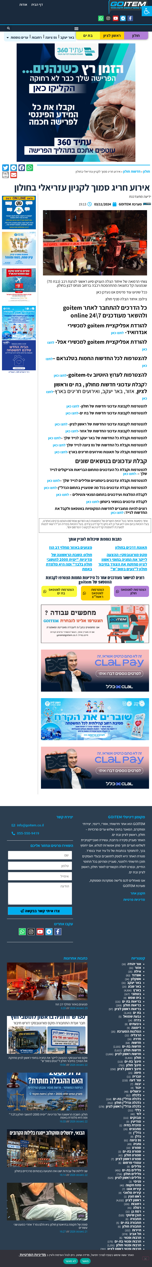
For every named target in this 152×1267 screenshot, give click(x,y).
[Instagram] (108, 18)
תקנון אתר (137, 893)
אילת (137, 971)
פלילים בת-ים (131, 1170)
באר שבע (134, 986)
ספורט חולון (132, 1155)
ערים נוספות (19, 37)
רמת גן (136, 1211)
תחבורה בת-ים (131, 1222)
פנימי (137, 1181)
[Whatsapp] (101, 18)
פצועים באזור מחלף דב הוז (70, 547)
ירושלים (135, 1091)
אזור (138, 967)
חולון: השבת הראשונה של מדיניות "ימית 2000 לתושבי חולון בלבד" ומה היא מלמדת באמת (69, 561)
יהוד (138, 1087)
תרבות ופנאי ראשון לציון (124, 1248)
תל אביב (135, 1233)
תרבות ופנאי (132, 1237)
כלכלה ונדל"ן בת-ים (127, 1099)
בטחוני (136, 994)
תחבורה (135, 1218)
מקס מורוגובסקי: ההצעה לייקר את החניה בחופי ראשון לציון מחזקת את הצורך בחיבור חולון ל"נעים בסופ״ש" (122, 561)
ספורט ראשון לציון (128, 1159)
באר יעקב (67, 37)
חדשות (136, 1042)
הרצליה (136, 1035)
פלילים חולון (132, 1173)
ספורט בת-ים (132, 1151)
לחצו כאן (117, 333)
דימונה (136, 1027)
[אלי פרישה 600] (76, 160)
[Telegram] (123, 18)
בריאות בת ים (131, 1001)
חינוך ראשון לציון (129, 1069)
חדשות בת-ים (131, 1046)
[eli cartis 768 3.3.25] (95, 690)
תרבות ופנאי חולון (128, 1245)
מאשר (85, 1261)
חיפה (137, 1072)
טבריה (136, 1076)
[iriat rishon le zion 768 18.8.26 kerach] (95, 739)
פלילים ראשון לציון (128, 1177)
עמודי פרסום (132, 1162)
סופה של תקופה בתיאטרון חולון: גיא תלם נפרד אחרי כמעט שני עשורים (50, 1226)
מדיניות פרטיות (134, 899)
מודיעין (136, 1121)
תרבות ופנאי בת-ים (128, 1241)
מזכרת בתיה (132, 1125)
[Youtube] (115, 18)
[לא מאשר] (145, 1258)
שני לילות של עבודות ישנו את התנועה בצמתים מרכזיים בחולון (51, 1171)
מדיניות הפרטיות (32, 1255)
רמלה (137, 1207)
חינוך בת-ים (132, 1061)
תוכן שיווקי (133, 1215)
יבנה (138, 1084)
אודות (23, 4)
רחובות (37, 37)
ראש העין (134, 1196)
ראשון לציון (112, 35)
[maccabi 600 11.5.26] (19, 372)
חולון (136, 35)
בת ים (88, 35)
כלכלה (136, 1095)
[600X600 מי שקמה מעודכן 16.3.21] (19, 228)
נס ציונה (51, 37)
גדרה (137, 1020)
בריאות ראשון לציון (128, 1009)
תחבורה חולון (131, 1226)
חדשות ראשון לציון (128, 1054)
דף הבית (37, 4)
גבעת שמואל (132, 1016)
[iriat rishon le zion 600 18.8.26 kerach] (19, 338)
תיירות (136, 1230)
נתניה (137, 1144)
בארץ (137, 990)
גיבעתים (135, 1024)
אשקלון (136, 979)
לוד (138, 1114)
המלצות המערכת (129, 1031)
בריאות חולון (132, 1005)
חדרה (137, 1039)
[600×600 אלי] (19, 300)
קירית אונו (134, 1188)
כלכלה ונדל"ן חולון (128, 1102)
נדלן (138, 1136)
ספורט (136, 1147)
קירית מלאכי (132, 1192)
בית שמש (134, 997)
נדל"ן (137, 1132)
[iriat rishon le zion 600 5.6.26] (19, 264)
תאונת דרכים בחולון (131, 547)
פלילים (136, 1166)
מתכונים (135, 1129)
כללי (138, 1110)
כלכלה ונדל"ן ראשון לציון (123, 1106)
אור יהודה (134, 964)
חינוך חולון (133, 1065)
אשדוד (136, 975)
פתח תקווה (133, 1185)
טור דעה (135, 1080)
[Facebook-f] (130, 18)
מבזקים (135, 1117)
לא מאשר (70, 1261)
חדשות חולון (132, 171)
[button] (147, 11)
